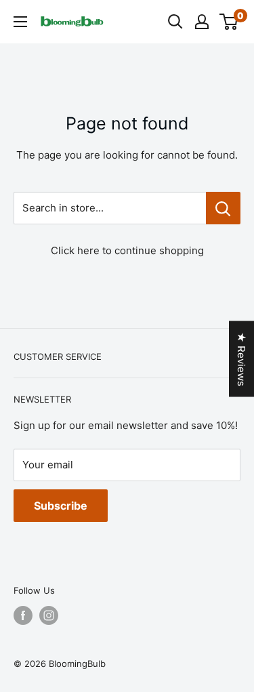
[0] (229, 22)
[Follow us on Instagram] (48, 615)
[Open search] (175, 21)
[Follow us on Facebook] (23, 615)
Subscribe (60, 505)
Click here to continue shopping (127, 250)
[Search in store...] (223, 208)
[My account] (202, 21)
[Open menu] (20, 21)
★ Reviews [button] (241, 358)
